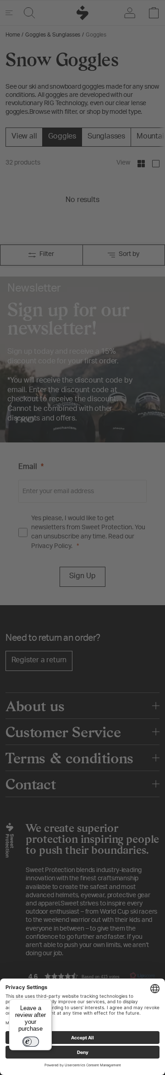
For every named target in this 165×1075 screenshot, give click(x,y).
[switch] (30, 1042)
